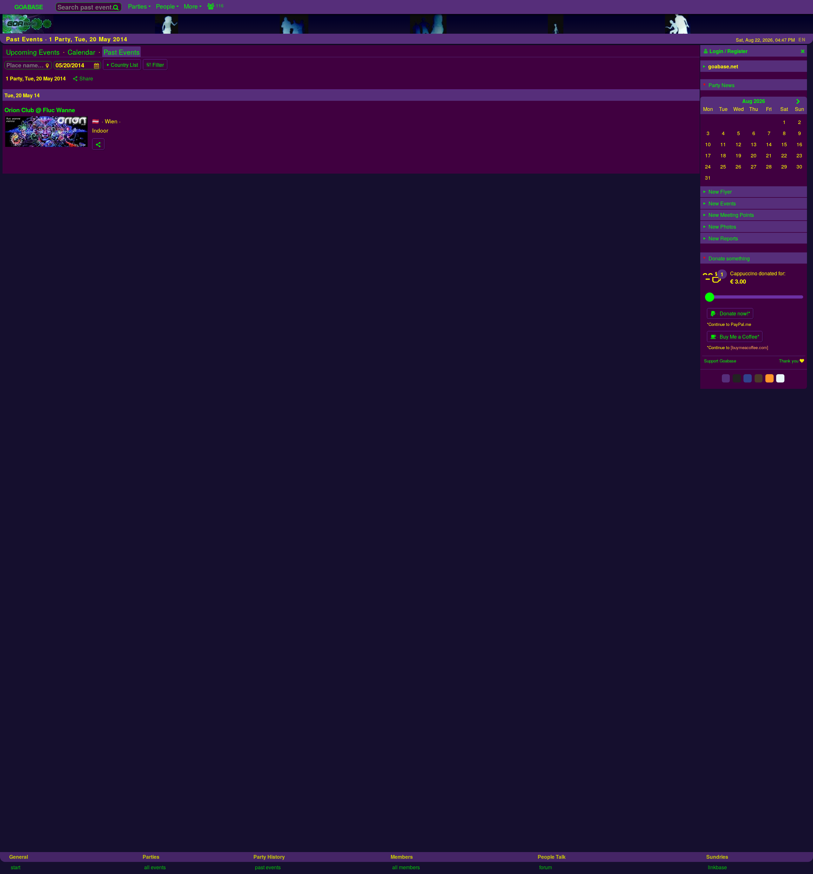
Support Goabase (720, 360)
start (15, 867)
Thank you (788, 360)
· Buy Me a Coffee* (737, 336)
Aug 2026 (753, 100)
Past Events (122, 52)
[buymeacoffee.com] (749, 347)
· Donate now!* (733, 313)
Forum (545, 867)
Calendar (81, 52)
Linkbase (717, 867)
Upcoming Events (33, 52)
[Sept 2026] (798, 101)
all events (155, 867)
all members (406, 867)
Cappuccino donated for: (757, 273)
